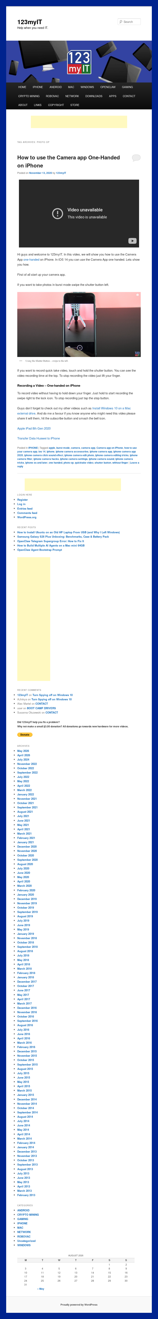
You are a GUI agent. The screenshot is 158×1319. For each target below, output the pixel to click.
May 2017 (23, 995)
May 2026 (23, 751)
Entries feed (25, 508)
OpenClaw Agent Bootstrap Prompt (39, 550)
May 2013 (23, 1182)
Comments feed (27, 513)
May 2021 (23, 825)
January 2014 (25, 1147)
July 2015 (23, 1073)
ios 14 (41, 451)
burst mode (63, 448)
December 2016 (27, 1008)
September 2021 (27, 807)
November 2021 (27, 799)
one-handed (31, 259)
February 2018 (26, 973)
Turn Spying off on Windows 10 (53, 695)
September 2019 (27, 912)
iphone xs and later (36, 462)
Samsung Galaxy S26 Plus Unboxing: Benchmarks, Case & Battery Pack (63, 536)
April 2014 (23, 1134)
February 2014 (26, 1143)
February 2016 (26, 1047)
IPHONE (38, 87)
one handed (55, 462)
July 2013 (23, 1173)
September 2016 (27, 1021)
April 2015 (23, 1086)
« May (40, 1289)
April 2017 (23, 999)
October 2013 (25, 1160)
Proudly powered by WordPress (79, 1304)
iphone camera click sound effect (43, 455)
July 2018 (23, 955)
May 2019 (23, 929)
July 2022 (23, 777)
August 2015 (25, 1069)
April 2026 (23, 755)
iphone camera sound (101, 459)
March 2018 (24, 968)
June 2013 (23, 1178)
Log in (21, 504)
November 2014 (27, 1104)
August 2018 (25, 951)
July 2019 (23, 920)
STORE (74, 105)
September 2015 (27, 1064)
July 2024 (23, 759)
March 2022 (24, 790)
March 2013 (24, 1191)
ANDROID (56, 87)
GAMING (127, 87)
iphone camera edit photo (79, 455)
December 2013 (27, 1151)
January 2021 (25, 842)
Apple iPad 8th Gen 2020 (34, 428)
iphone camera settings (74, 459)
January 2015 (25, 1095)
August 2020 (25, 864)
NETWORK (72, 96)
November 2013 (27, 1156)
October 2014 (25, 1108)
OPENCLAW (107, 87)
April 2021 (23, 829)
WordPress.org (26, 517)
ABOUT (23, 105)
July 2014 (23, 1121)
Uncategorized (26, 1241)
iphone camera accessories (72, 451)
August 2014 (25, 1117)
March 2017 (24, 1003)
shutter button (103, 462)
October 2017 (25, 986)
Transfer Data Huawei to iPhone (38, 438)
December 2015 (27, 1051)
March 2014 (24, 1138)
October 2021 (25, 803)
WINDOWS (87, 87)
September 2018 (27, 947)
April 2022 (23, 786)
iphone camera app (101, 451)
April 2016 (23, 1038)
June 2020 (23, 873)
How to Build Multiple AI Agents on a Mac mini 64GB (51, 545)
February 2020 (26, 890)
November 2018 (27, 938)
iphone (51, 451)
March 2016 (24, 1043)
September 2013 (27, 1164)
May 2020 (23, 877)
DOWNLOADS (93, 96)
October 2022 (25, 768)
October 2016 (25, 1016)
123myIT (29, 21)
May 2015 (23, 1082)
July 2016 (23, 1030)
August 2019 (25, 916)
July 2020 (23, 868)
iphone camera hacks (46, 459)
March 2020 (24, 886)
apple (52, 448)
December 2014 (27, 1099)
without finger (120, 462)
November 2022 (27, 764)
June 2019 (23, 925)
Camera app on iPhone (109, 448)
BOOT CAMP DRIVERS (41, 708)
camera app (88, 448)
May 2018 (23, 960)
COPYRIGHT (56, 105)
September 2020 (27, 860)
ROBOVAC (52, 96)
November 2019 (27, 903)
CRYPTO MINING (29, 96)
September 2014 (27, 1112)
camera (75, 448)
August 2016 (25, 1025)
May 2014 (23, 1130)
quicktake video (84, 462)
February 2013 (26, 1195)
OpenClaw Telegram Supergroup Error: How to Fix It (50, 541)
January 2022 (25, 794)
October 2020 (25, 855)
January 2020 (25, 894)
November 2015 (27, 1056)
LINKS (38, 105)
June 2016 (23, 1034)
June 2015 (23, 1077)
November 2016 (27, 1012)
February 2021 (26, 838)
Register (22, 500)
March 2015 (24, 1090)
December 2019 (27, 899)
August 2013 (25, 1169)
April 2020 (23, 881)
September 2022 (27, 772)
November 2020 (27, 851)
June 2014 (23, 1125)
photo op (69, 462)
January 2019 (25, 934)
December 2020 (27, 846)
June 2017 (23, 990)
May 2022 (23, 781)
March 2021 (24, 833)
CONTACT (129, 96)
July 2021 (23, 816)
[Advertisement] (79, 122)
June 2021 (23, 820)
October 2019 (25, 907)
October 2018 (25, 942)
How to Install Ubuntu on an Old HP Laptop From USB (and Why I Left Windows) (68, 532)
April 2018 (23, 964)
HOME (22, 87)
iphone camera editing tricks (112, 455)
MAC (71, 87)
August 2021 (25, 812)
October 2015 (25, 1060)
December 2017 (27, 981)
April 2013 (23, 1186)
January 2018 (25, 977)
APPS (112, 96)
